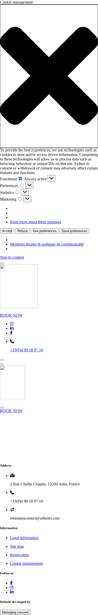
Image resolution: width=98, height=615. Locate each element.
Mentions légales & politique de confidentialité (47, 244)
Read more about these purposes (35, 222)
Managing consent (15, 612)
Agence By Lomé (45, 602)
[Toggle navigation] (2, 263)
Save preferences (74, 231)
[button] (49, 76)
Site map (17, 546)
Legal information (24, 538)
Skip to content (12, 257)
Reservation (19, 555)
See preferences (45, 231)
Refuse (22, 231)
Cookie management (26, 563)
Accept (7, 231)
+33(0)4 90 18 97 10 (26, 350)
